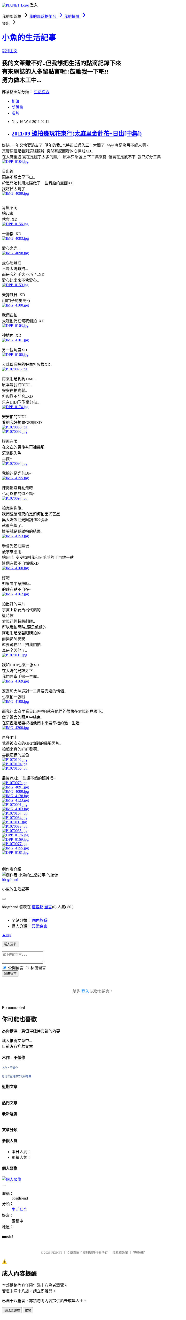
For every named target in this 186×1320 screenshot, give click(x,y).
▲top (6, 935)
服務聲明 (139, 1252)
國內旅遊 (39, 920)
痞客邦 (37, 907)
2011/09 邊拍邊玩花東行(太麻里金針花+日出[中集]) (77, 133)
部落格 (17, 107)
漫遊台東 (39, 926)
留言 (48, 907)
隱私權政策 (120, 1252)
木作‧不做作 (10, 1067)
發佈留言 (10, 973)
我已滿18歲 (12, 1310)
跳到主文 (9, 51)
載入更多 (10, 944)
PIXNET (56, 1252)
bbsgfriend (10, 880)
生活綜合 (41, 92)
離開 (28, 1310)
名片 (15, 113)
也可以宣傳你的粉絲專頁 (16, 1076)
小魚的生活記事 (29, 37)
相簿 (15, 101)
